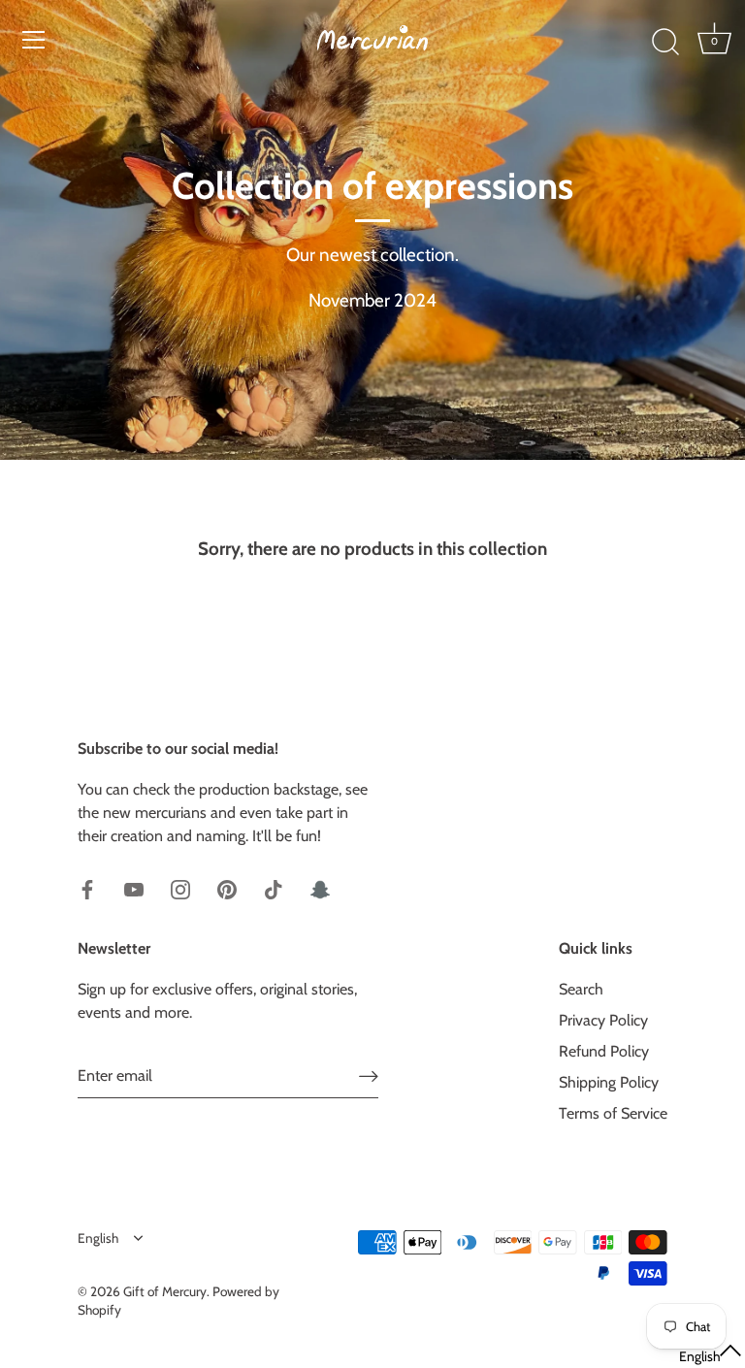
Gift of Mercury (165, 1291)
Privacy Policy (603, 1020)
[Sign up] (368, 1076)
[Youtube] (134, 888)
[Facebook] (87, 888)
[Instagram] (180, 888)
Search (581, 989)
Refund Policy (604, 1051)
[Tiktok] (273, 888)
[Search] (665, 42)
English (98, 1238)
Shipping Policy (609, 1082)
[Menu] (34, 39)
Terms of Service (613, 1113)
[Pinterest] (227, 888)
